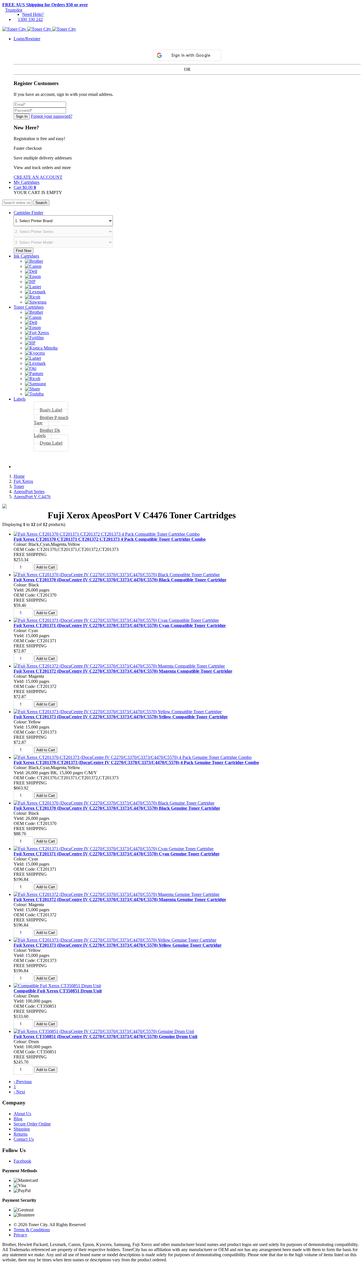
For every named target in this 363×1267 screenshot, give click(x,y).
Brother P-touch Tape (51, 420)
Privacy (20, 1234)
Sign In (22, 116)
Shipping (22, 1129)
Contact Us (24, 1139)
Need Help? (33, 14)
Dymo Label (51, 443)
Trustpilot (13, 10)
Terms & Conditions (32, 1229)
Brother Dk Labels (47, 433)
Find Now (23, 251)
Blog (18, 1118)
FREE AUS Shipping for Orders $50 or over (45, 4)
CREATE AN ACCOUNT (38, 177)
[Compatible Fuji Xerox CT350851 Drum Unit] (57, 985)
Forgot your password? (51, 116)
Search (41, 203)
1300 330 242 (30, 19)
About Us (22, 1113)
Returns (21, 1134)
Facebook (22, 1161)
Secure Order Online (32, 1123)
